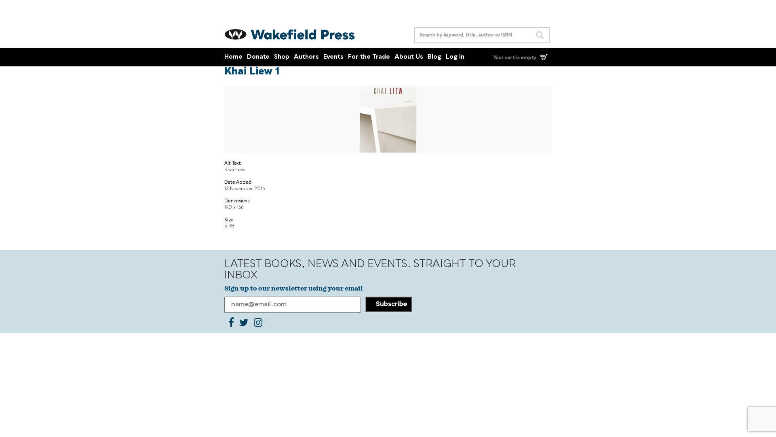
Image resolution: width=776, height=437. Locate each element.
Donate (258, 57)
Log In (455, 57)
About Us (408, 57)
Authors (306, 57)
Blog (434, 57)
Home (233, 57)
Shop (281, 57)
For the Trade (369, 57)
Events (333, 57)
